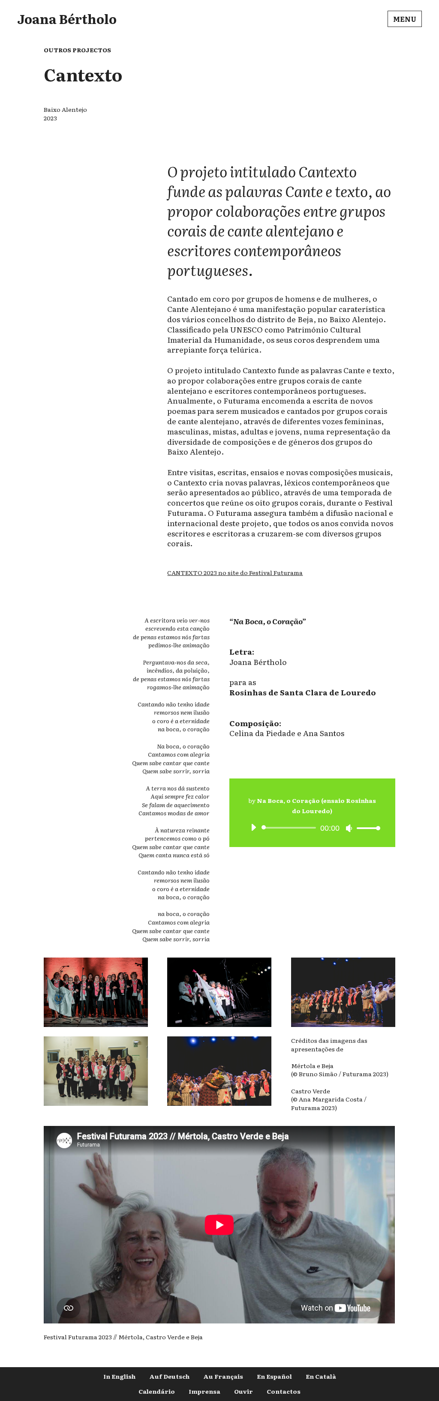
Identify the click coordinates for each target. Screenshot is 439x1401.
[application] (312, 827)
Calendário (156, 1391)
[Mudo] (349, 828)
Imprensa (204, 1391)
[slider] (366, 828)
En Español (274, 1376)
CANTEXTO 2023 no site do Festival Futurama (235, 572)
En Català (321, 1376)
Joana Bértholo (67, 18)
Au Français (223, 1376)
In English (119, 1376)
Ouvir (243, 1391)
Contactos (284, 1391)
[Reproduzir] (253, 827)
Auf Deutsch (169, 1376)
